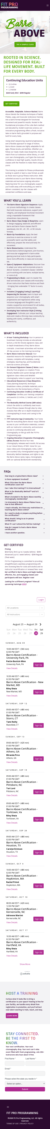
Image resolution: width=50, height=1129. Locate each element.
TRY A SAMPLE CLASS (25, 44)
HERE (24, 584)
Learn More (12, 1015)
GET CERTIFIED (11, 103)
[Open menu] (47, 5)
